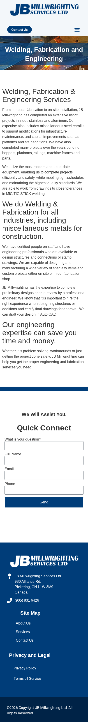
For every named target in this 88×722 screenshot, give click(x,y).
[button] (77, 30)
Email (9, 469)
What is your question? (23, 439)
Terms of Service (27, 678)
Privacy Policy (25, 668)
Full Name (13, 454)
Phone (10, 484)
